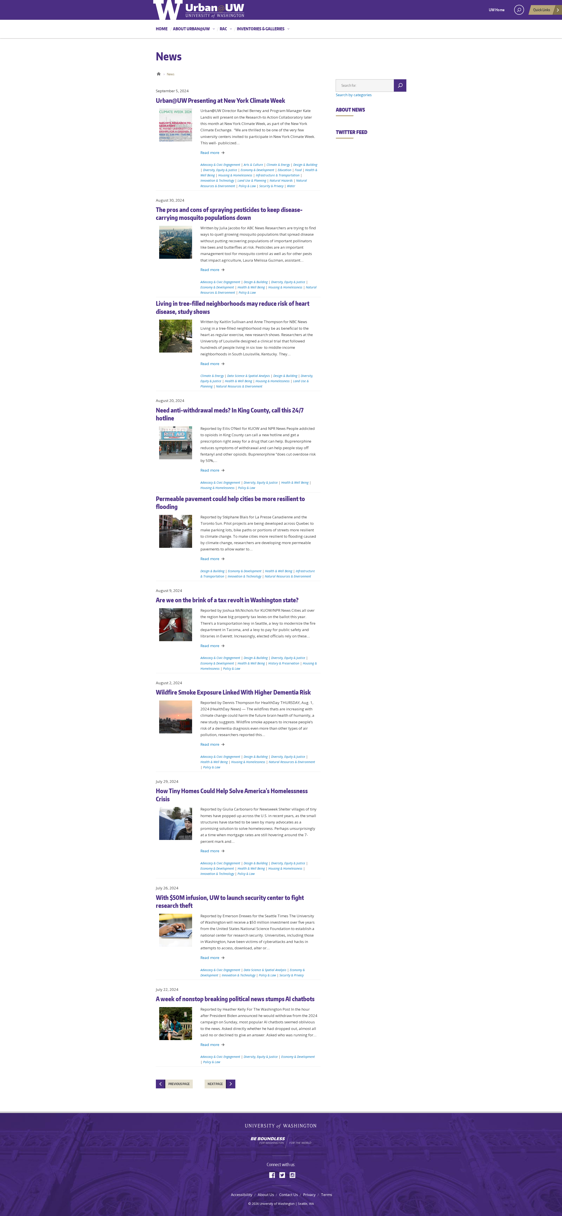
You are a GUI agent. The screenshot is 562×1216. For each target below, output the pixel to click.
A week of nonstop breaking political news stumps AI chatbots (235, 999)
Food (298, 170)
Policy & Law (247, 186)
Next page (215, 1084)
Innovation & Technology (217, 180)
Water (291, 186)
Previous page (179, 1084)
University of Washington (281, 1127)
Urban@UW (199, 10)
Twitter (283, 1175)
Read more (209, 152)
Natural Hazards (281, 180)
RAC (223, 28)
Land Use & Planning (252, 180)
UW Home (496, 9)
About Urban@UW (191, 28)
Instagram (294, 1175)
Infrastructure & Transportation (277, 175)
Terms (326, 1194)
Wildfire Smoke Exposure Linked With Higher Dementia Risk (233, 692)
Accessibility (241, 1194)
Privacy (309, 1194)
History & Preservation (283, 663)
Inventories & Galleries (261, 28)
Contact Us (288, 1194)
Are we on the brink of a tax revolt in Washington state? (227, 600)
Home (162, 28)
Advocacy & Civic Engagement (220, 165)
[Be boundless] (281, 1141)
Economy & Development (257, 170)
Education (284, 170)
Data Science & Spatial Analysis (248, 376)
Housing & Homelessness (235, 175)
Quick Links (541, 9)
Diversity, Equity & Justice (220, 170)
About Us (266, 1194)
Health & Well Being (251, 287)
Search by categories (354, 94)
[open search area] (519, 10)
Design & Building (305, 165)
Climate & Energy (278, 165)
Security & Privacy (271, 186)
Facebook (273, 1175)
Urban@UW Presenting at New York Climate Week (220, 100)
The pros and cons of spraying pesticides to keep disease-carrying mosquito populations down (229, 213)
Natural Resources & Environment (239, 386)
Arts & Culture (253, 165)
